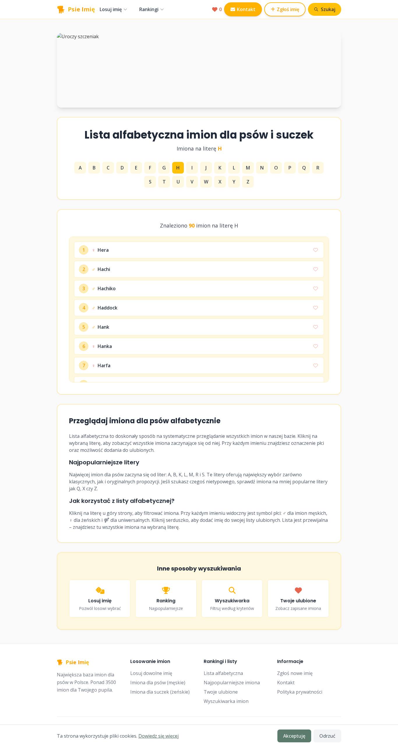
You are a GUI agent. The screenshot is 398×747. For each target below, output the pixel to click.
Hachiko (104, 288)
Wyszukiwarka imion (226, 701)
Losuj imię (111, 9)
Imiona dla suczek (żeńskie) (160, 692)
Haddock (104, 308)
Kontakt (246, 9)
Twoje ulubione (221, 692)
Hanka (102, 346)
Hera (100, 250)
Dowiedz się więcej (158, 736)
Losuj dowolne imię (151, 673)
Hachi (101, 269)
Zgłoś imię (288, 9)
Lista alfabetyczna (223, 673)
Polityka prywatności (299, 692)
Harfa (101, 365)
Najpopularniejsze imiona (232, 682)
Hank (100, 327)
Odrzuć (327, 736)
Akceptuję (294, 736)
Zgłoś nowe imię (295, 673)
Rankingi (149, 9)
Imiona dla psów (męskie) (157, 682)
